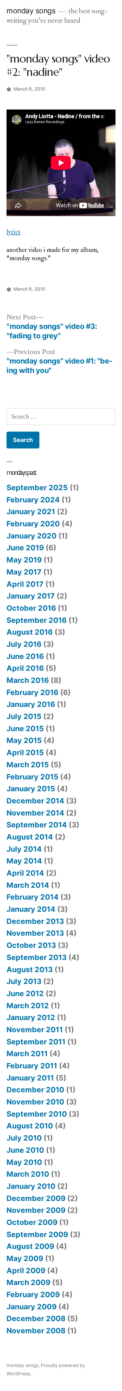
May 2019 (24, 559)
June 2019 (25, 547)
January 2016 (31, 704)
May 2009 (25, 1258)
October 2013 (31, 945)
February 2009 (33, 1294)
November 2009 (36, 1210)
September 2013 (37, 957)
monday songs (31, 10)
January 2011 (30, 1077)
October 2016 (31, 608)
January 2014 (31, 909)
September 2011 (36, 1041)
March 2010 (28, 1174)
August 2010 (30, 1125)
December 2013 (35, 921)
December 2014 (35, 800)
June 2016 (25, 656)
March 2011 (27, 1053)
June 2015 (25, 728)
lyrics (13, 232)
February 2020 (33, 523)
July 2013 (24, 981)
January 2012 (31, 1017)
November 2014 (35, 812)
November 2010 (35, 1101)
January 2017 (31, 595)
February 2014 (33, 897)
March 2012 (28, 1005)
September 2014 (37, 824)
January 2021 (31, 511)
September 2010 (37, 1113)
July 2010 (24, 1137)
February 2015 (32, 776)
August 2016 (30, 632)
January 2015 (31, 788)
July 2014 (24, 849)
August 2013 (30, 969)
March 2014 (28, 885)
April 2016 (25, 668)
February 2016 (32, 692)
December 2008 (36, 1318)
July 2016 (24, 644)
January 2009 (32, 1306)
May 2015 (24, 740)
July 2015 (24, 716)
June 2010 (25, 1150)
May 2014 (24, 860)
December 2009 (36, 1198)
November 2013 (35, 933)
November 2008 (36, 1330)
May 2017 (24, 571)
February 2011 (32, 1065)
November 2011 (35, 1029)
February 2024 (33, 499)
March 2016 (28, 680)
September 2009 (37, 1234)
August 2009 (30, 1246)
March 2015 (28, 764)
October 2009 (32, 1222)
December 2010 (35, 1089)
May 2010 (24, 1162)
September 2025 (37, 487)
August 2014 (30, 836)
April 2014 (25, 873)
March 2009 (28, 1282)
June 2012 (25, 993)
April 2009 (26, 1270)
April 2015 (25, 752)
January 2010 (31, 1186)
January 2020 (32, 535)
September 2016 (37, 620)
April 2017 (25, 584)
